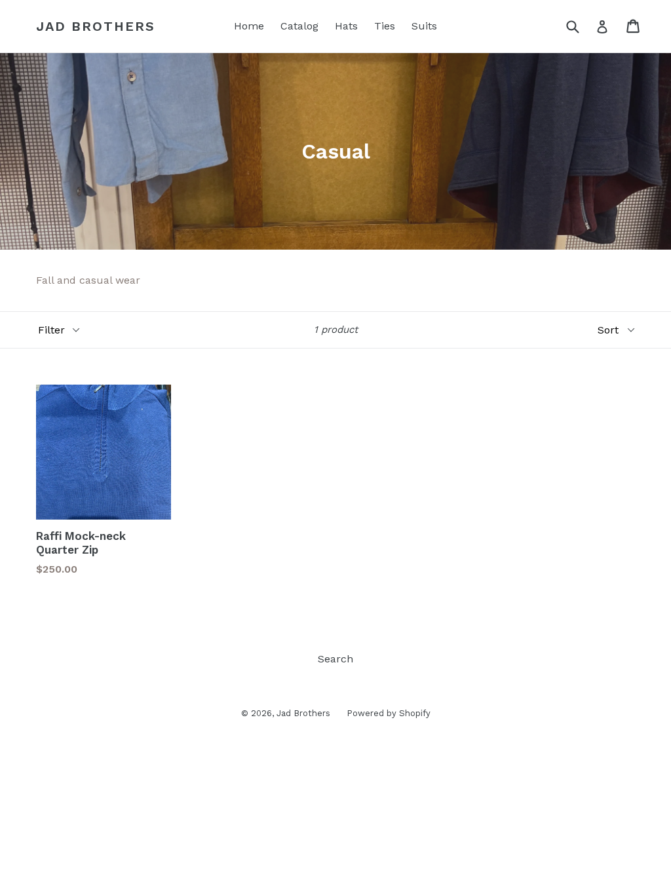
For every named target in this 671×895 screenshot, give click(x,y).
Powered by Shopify (389, 713)
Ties (384, 26)
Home (249, 26)
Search (335, 659)
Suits (424, 26)
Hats (346, 26)
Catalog (299, 26)
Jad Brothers (95, 26)
